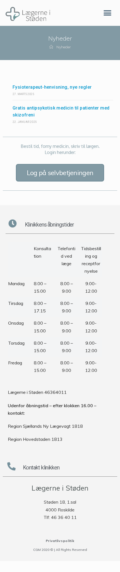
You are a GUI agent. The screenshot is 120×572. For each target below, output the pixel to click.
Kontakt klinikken (41, 467)
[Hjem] (51, 47)
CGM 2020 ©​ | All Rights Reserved (60, 550)
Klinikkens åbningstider (49, 224)
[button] (107, 13)
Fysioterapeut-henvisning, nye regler (52, 87)
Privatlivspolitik (60, 541)
